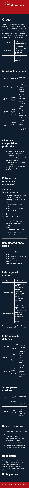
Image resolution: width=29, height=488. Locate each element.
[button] (26, 12)
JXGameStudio (17, 5)
